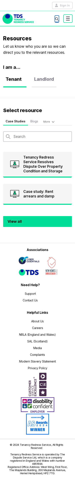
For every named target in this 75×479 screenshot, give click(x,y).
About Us (37, 321)
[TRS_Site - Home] (18, 18)
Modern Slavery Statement (37, 361)
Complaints (37, 354)
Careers (37, 328)
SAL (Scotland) (37, 341)
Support (30, 293)
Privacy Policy (37, 368)
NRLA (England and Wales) (37, 334)
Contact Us (30, 300)
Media (37, 348)
